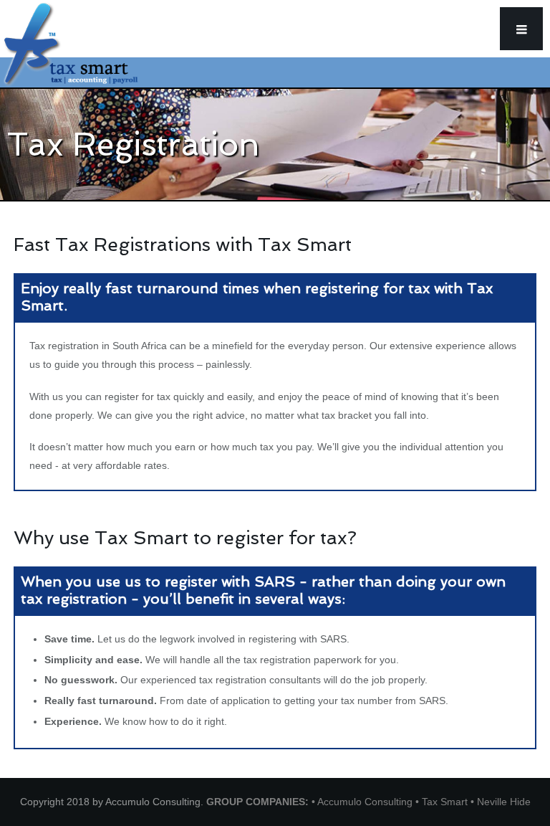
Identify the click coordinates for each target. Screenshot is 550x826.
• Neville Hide (501, 801)
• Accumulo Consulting (363, 801)
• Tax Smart (443, 801)
